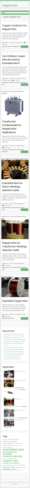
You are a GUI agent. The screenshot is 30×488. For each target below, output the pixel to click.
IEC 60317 (5, 458)
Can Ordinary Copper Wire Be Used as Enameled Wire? (13, 60)
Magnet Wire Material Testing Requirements (14, 349)
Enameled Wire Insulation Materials (12, 358)
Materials (21, 42)
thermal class (9, 467)
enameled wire (13, 449)
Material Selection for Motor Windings (12, 337)
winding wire (10, 469)
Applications (21, 145)
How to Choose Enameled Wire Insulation (13, 351)
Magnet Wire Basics (6, 80)
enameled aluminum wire (16, 445)
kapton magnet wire (11, 458)
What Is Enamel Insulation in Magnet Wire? (14, 353)
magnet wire (10, 461)
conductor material (10, 441)
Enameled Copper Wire (15, 300)
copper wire (18, 443)
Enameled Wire (22, 78)
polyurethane (22, 465)
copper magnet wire (8, 443)
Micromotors (17, 389)
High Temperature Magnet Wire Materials (13, 355)
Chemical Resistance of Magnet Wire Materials (15, 339)
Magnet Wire (9, 5)
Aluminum (5, 439)
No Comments (16, 80)
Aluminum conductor (13, 439)
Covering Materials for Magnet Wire (12, 357)
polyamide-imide (6, 465)
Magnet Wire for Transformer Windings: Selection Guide (14, 246)
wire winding (20, 469)
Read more (24, 46)
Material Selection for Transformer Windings (14, 336)
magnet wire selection (11, 463)
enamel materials (12, 456)
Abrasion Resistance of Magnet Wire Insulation (15, 341)
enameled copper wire (8, 447)
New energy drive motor (19, 419)
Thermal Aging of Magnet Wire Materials (13, 347)
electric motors (7, 445)
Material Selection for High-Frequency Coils (14, 334)
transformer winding (20, 467)
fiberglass (6, 42)
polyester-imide (14, 465)
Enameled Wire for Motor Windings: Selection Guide (12, 187)
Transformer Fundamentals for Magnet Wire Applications (11, 127)
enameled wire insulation (10, 453)
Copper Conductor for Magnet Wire (14, 27)
